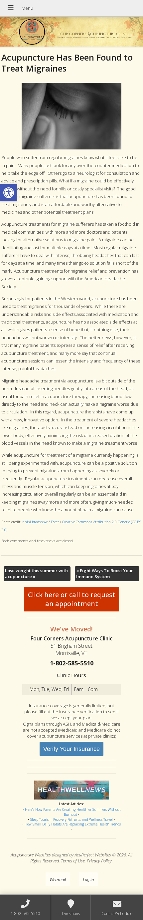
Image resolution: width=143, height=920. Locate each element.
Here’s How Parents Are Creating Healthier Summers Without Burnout (73, 812)
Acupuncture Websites (31, 855)
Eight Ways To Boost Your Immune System (104, 573)
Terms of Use (73, 861)
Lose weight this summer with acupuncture (36, 573)
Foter (55, 522)
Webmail (58, 879)
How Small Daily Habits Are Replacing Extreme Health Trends (73, 824)
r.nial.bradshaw (35, 522)
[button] (8, 192)
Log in (88, 879)
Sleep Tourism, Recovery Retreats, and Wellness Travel (71, 819)
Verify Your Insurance (71, 749)
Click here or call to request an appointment (71, 599)
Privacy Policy (99, 861)
